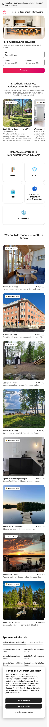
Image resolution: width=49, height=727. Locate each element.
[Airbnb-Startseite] (4, 12)
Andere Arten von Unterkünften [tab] (14, 642)
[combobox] (24, 55)
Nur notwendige (24, 706)
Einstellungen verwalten (24, 712)
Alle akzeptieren (24, 700)
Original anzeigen (11, 5)
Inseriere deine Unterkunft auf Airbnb (27, 12)
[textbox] (13, 63)
